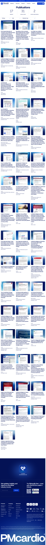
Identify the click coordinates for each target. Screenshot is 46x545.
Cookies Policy (29, 521)
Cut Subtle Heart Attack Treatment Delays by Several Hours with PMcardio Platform (22, 0)
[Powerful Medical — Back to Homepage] (5, 3)
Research (23, 3)
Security (17, 513)
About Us (10, 505)
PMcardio (12, 3)
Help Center (18, 515)
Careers (9, 509)
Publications (18, 505)
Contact (33, 3)
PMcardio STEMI (4, 512)
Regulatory (18, 511)
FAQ (16, 517)
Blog (9, 511)
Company (28, 3)
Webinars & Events (19, 509)
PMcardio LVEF (3, 514)
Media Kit (10, 513)
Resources (17, 3)
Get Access (40, 3)
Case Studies (18, 507)
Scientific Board (11, 507)
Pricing (2, 516)
